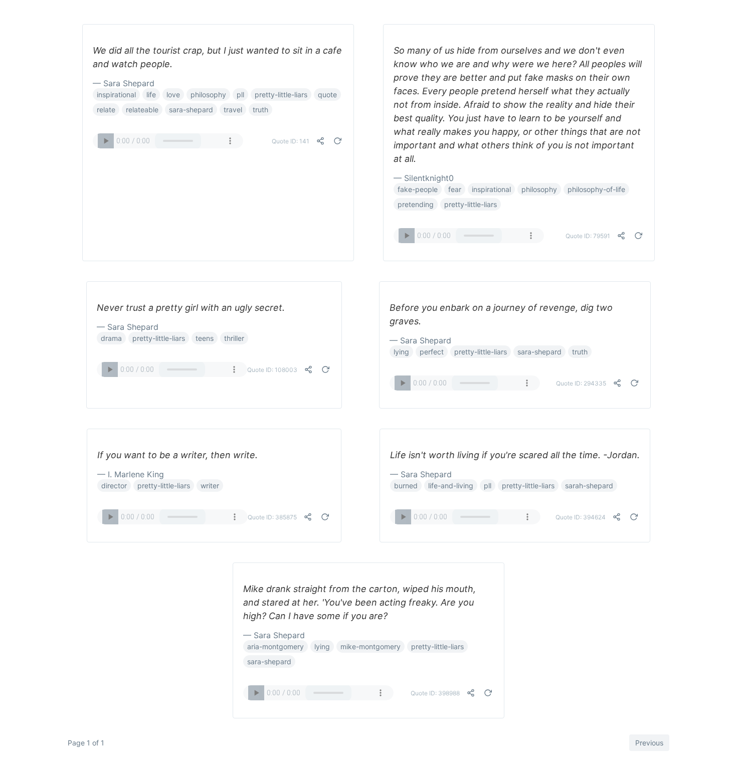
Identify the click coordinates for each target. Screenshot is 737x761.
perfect (432, 351)
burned (406, 485)
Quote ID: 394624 (581, 517)
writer (210, 485)
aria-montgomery (275, 646)
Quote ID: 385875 (272, 517)
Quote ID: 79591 (588, 236)
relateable (142, 109)
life (151, 94)
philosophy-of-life (596, 189)
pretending (416, 204)
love (173, 94)
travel (233, 109)
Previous (649, 742)
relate (106, 109)
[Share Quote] (320, 141)
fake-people (418, 189)
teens (205, 338)
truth (260, 109)
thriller (234, 338)
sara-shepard (191, 109)
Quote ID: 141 (290, 141)
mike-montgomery (370, 646)
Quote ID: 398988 (435, 693)
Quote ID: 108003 (272, 369)
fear (454, 189)
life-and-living (450, 485)
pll (240, 94)
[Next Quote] (337, 141)
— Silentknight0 (424, 178)
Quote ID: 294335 (581, 383)
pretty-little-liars (281, 94)
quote (327, 94)
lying (401, 351)
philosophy (208, 94)
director (114, 485)
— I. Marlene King (130, 474)
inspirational (116, 94)
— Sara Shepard (123, 83)
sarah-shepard (589, 485)
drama (111, 338)
